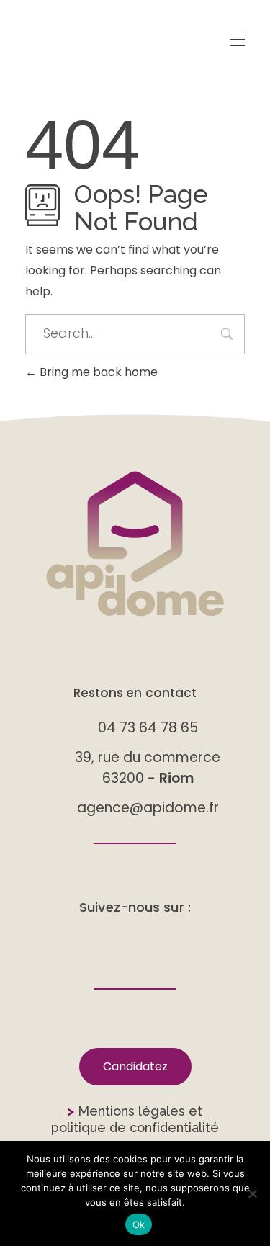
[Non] (252, 1193)
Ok (138, 1224)
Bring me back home (97, 372)
